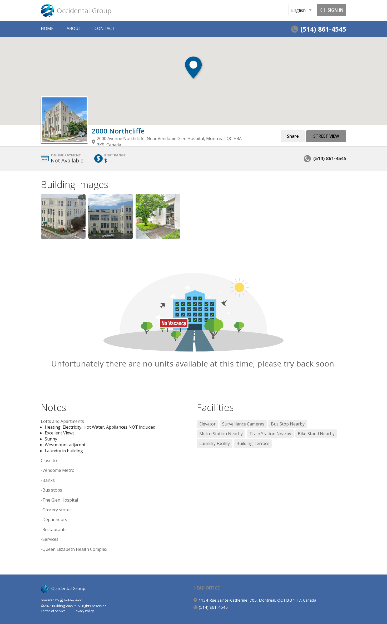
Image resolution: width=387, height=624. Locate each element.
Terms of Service (53, 611)
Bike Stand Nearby (316, 434)
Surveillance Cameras (243, 424)
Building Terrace (252, 443)
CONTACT (105, 28)
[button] (193, 68)
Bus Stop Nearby (288, 424)
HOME (47, 28)
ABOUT (74, 28)
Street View (326, 136)
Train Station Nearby (270, 434)
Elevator (207, 424)
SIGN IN (336, 10)
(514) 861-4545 (323, 28)
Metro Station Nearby (221, 434)
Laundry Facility (214, 443)
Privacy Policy (84, 611)
